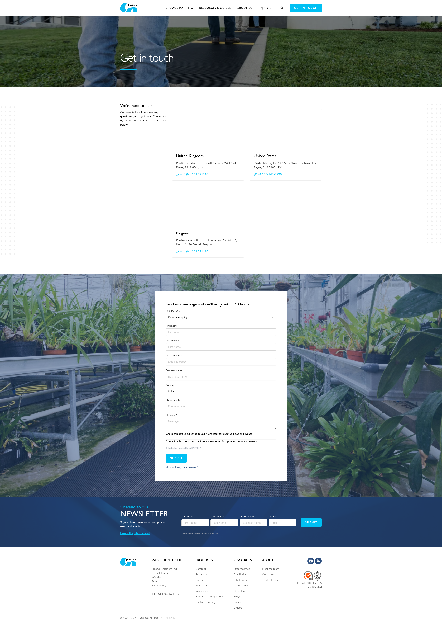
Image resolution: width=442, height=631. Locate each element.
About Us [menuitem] (244, 8)
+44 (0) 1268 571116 (194, 174)
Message (171, 415)
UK (266, 8)
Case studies (241, 585)
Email (272, 516)
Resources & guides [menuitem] (215, 8)
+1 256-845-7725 (270, 174)
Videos (238, 608)
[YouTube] (310, 561)
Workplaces (202, 591)
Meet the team (270, 569)
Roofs (199, 580)
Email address (174, 355)
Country (170, 385)
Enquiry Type (173, 311)
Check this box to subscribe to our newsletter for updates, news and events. (212, 441)
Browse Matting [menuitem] (179, 8)
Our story (268, 574)
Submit (176, 458)
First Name (172, 325)
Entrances (201, 574)
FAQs (237, 597)
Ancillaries (240, 574)
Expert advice (242, 569)
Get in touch (306, 8)
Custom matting (205, 602)
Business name (174, 370)
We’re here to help (168, 560)
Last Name (172, 340)
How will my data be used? (182, 467)
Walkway (201, 585)
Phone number (174, 400)
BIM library (240, 580)
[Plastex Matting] (128, 7)
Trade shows (270, 580)
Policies (238, 602)
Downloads (241, 591)
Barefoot (200, 569)
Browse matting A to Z (209, 597)
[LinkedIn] (318, 561)
